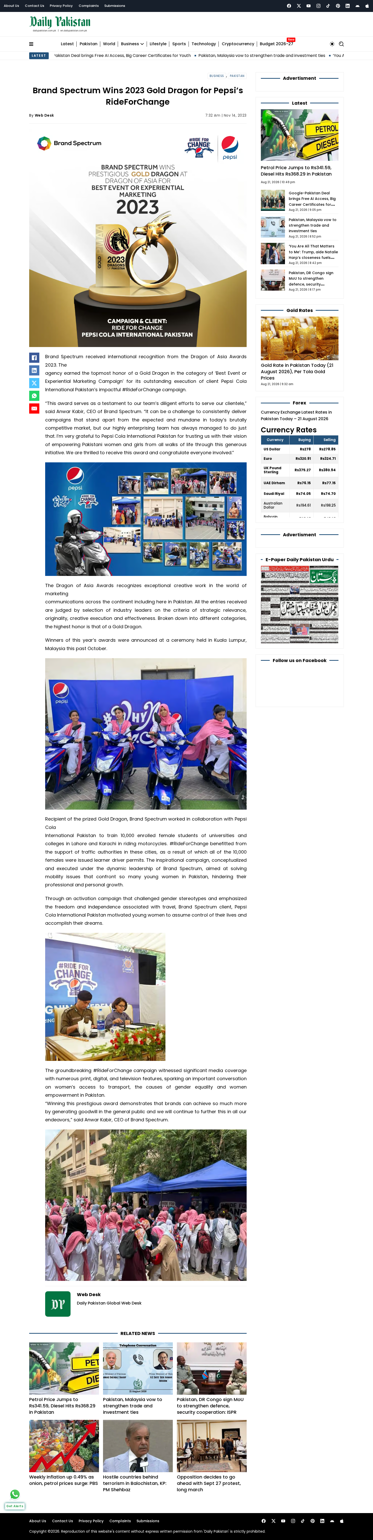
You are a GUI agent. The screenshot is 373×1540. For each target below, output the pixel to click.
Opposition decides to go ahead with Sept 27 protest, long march (209, 1483)
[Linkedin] (348, 6)
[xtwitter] (299, 6)
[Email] (34, 408)
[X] (34, 383)
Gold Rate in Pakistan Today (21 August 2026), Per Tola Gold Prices (297, 371)
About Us (11, 5)
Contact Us (34, 5)
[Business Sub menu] (142, 44)
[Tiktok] (328, 6)
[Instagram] (318, 6)
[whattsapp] (15, 1494)
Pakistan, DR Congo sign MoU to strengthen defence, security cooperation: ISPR (210, 1405)
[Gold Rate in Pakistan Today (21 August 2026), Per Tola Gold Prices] (299, 338)
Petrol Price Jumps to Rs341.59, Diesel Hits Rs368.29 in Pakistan (62, 1405)
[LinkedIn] (34, 370)
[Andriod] (357, 6)
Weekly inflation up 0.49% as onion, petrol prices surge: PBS (63, 1480)
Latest (67, 44)
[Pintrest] (338, 6)
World (109, 44)
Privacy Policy (61, 5)
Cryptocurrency (238, 44)
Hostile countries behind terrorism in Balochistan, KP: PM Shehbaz (134, 1483)
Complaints (89, 5)
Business (130, 44)
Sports (179, 44)
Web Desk (44, 115)
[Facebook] (289, 6)
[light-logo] (61, 24)
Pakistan (88, 44)
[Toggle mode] (332, 44)
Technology (204, 44)
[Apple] (367, 6)
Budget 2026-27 (276, 44)
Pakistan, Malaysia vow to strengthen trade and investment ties (192, 55)
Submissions (114, 5)
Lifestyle (158, 44)
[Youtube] (309, 6)
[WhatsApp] (34, 396)
